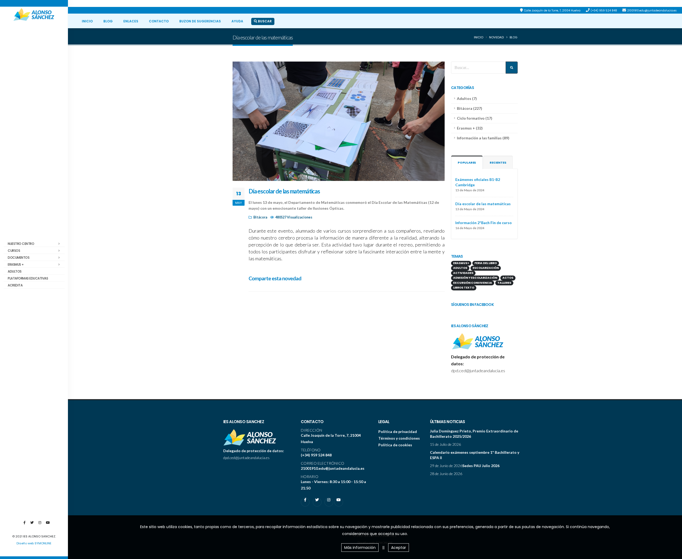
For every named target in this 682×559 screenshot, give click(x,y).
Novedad (496, 37)
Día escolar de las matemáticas (483, 203)
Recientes (498, 162)
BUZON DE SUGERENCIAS (200, 21)
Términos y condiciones (399, 438)
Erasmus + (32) (470, 128)
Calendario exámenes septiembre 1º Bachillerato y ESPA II (474, 455)
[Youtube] (47, 525)
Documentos (18, 257)
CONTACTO (159, 21)
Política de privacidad (397, 431)
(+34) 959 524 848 (604, 11)
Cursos (14, 250)
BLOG (108, 21)
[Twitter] (32, 525)
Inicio (478, 37)
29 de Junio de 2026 (446, 465)
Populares (467, 162)
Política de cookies (395, 445)
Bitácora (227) (469, 108)
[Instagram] (40, 525)
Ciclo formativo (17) (474, 118)
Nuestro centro (21, 243)
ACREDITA (15, 285)
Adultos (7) (467, 98)
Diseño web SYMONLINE (34, 543)
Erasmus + (16, 264)
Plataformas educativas (28, 278)
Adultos (15, 271)
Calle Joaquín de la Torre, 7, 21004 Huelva (552, 11)
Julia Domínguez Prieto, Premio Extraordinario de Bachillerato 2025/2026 (474, 434)
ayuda (237, 21)
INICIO (87, 21)
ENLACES (130, 21)
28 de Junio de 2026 (446, 473)
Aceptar (398, 547)
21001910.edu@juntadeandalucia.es (652, 11)
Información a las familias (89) (483, 138)
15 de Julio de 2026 (445, 444)
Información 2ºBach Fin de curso (483, 222)
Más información (360, 547)
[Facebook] (24, 525)
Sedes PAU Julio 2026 (481, 465)
